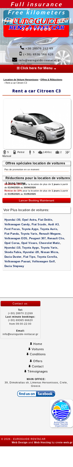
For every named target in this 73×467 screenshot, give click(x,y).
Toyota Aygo (30, 229)
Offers (37, 361)
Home (37, 344)
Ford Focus (12, 229)
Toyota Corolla (47, 256)
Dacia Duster (12, 256)
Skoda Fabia (12, 252)
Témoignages (37, 371)
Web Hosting (42, 442)
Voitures (37, 349)
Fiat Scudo (39, 224)
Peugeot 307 (37, 238)
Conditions (37, 354)
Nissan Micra (49, 252)
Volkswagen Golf (43, 261)
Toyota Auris (48, 229)
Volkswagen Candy (17, 224)
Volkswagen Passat (17, 261)
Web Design (20, 442)
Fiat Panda (11, 233)
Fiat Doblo (45, 219)
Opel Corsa (11, 243)
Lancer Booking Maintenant (36, 200)
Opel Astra (29, 219)
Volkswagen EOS (15, 238)
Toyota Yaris (29, 233)
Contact (37, 366)
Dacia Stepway (14, 266)
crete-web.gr (64, 442)
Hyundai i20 (31, 252)
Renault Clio (55, 238)
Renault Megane (50, 233)
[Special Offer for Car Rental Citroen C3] (36, 124)
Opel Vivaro (29, 243)
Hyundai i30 (12, 219)
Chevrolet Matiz (49, 243)
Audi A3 (53, 224)
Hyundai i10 (12, 247)
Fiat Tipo (29, 256)
